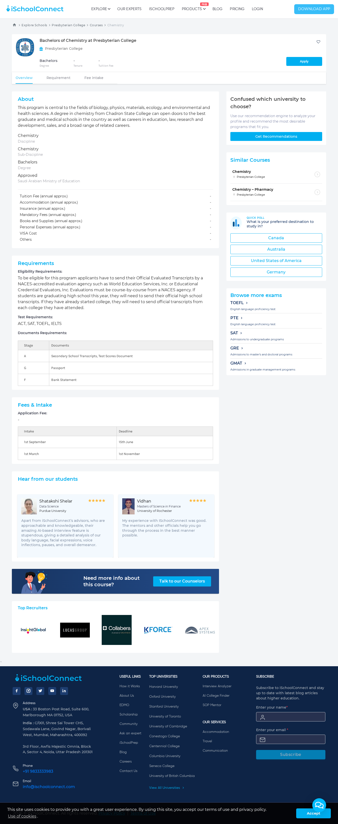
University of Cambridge (168, 726)
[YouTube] (52, 691)
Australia (276, 249)
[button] (319, 805)
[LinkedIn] (64, 691)
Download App (314, 9)
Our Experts (129, 9)
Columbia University (164, 756)
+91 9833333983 (38, 771)
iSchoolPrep (161, 9)
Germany (276, 272)
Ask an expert (130, 733)
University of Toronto (165, 716)
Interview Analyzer (217, 686)
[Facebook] (17, 691)
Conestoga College (164, 736)
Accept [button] (313, 813)
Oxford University (162, 696)
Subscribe (290, 754)
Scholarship (129, 714)
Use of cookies (22, 816)
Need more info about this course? (111, 581)
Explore (99, 9)
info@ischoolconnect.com (49, 786)
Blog (217, 9)
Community (129, 724)
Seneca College (161, 766)
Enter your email (272, 730)
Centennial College (164, 746)
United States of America (276, 260)
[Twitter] (40, 691)
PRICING (237, 9)
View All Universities (165, 788)
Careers (126, 761)
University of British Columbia (172, 776)
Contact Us (128, 771)
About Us (127, 695)
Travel (207, 741)
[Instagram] (28, 691)
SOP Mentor (212, 705)
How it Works (130, 686)
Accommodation (216, 732)
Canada (276, 238)
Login (257, 9)
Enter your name (272, 707)
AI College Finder (216, 695)
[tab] (24, 78)
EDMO (124, 705)
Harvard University (163, 687)
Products (192, 7)
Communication (215, 750)
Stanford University (164, 706)
